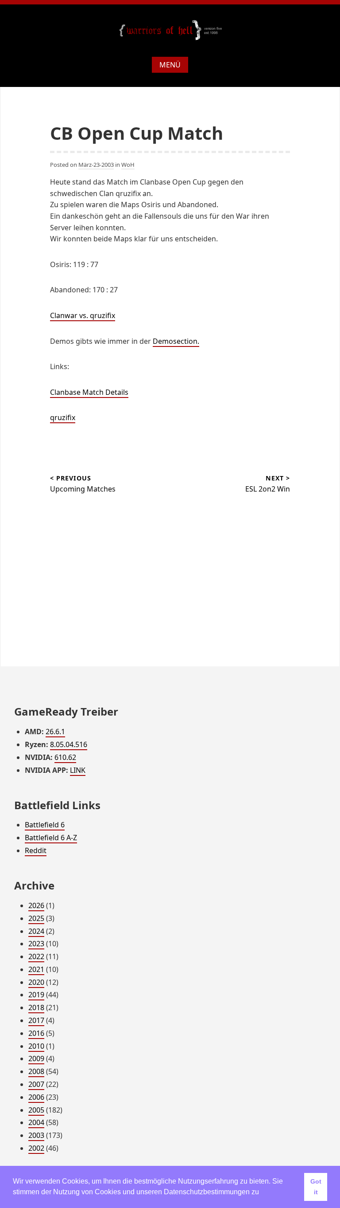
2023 (36, 943)
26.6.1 (55, 731)
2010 (36, 1046)
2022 (36, 956)
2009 (36, 1058)
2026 (36, 905)
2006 (36, 1097)
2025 (36, 918)
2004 (36, 1122)
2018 (36, 1007)
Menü (170, 65)
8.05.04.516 (68, 744)
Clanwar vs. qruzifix (82, 315)
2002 (36, 1148)
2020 (36, 982)
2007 (36, 1084)
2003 (36, 1135)
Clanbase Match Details (89, 392)
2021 (36, 969)
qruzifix (62, 417)
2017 (36, 1020)
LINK (77, 770)
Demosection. (176, 341)
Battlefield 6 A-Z (51, 837)
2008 (36, 1071)
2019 (36, 994)
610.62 (65, 757)
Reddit (35, 850)
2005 (36, 1110)
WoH (128, 165)
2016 (36, 1033)
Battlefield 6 (45, 825)
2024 (36, 931)
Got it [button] (315, 1187)
